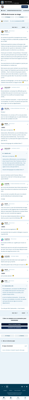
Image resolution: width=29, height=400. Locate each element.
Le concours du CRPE (19, 21)
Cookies (23, 390)
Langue (5, 390)
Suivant (23, 27)
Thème (10, 390)
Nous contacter (17, 390)
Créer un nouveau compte (14, 324)
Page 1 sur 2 (14, 27)
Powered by (14, 394)
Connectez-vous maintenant (14, 327)
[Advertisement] (14, 368)
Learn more (2, 2)
